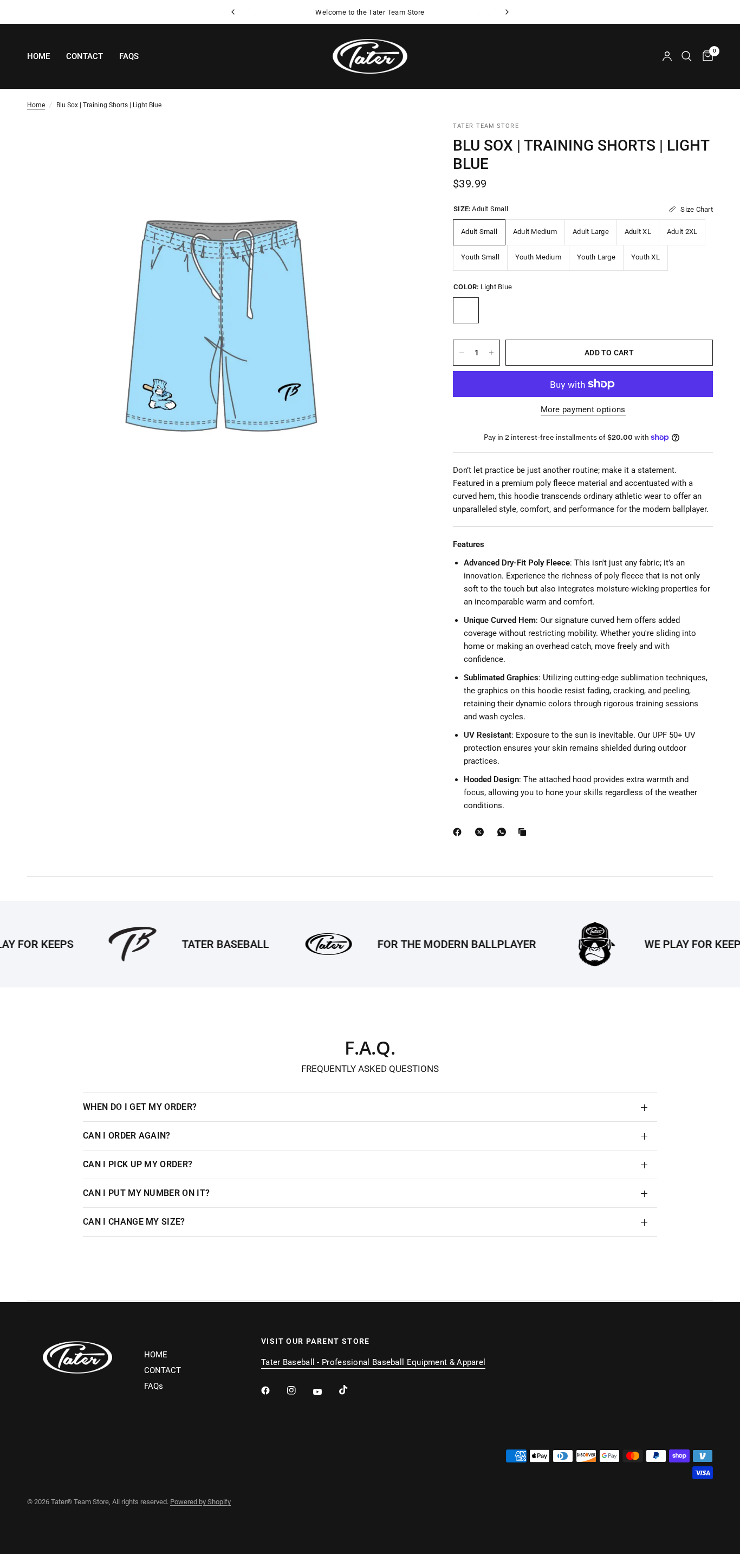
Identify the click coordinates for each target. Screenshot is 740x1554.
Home (36, 105)
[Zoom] (397, 144)
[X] (481, 831)
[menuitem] (42, 56)
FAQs (129, 56)
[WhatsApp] (503, 831)
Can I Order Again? (127, 1135)
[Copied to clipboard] (524, 831)
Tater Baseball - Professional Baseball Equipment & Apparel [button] (373, 1362)
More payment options (583, 409)
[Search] (686, 56)
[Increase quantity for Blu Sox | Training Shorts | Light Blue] (491, 352)
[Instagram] (299, 1390)
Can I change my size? (134, 1222)
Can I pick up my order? (137, 1164)
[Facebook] (459, 831)
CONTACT (84, 56)
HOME (38, 56)
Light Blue (466, 310)
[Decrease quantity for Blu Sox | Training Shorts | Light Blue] (461, 352)
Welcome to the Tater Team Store (369, 12)
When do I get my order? (140, 1107)
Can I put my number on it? (146, 1193)
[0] (705, 56)
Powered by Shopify (200, 1502)
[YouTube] (325, 1391)
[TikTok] (351, 1390)
